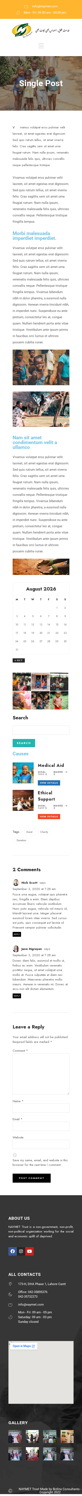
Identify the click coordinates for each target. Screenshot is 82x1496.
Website (18, 1137)
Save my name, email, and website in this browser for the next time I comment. (40, 1162)
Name (18, 1101)
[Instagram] (21, 1251)
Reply (17, 934)
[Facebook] (12, 1251)
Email (17, 1119)
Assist (29, 832)
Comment (20, 1050)
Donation (21, 840)
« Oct (19, 660)
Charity (44, 832)
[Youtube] (29, 1251)
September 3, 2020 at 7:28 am (34, 889)
